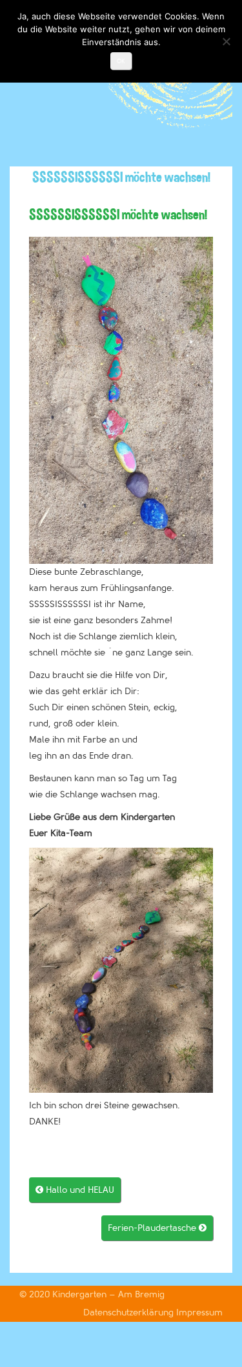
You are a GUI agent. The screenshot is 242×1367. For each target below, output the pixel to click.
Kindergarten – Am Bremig (108, 1294)
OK (121, 61)
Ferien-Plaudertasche (157, 1228)
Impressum (199, 1312)
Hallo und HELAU (74, 1190)
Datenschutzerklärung (129, 1312)
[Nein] (225, 41)
